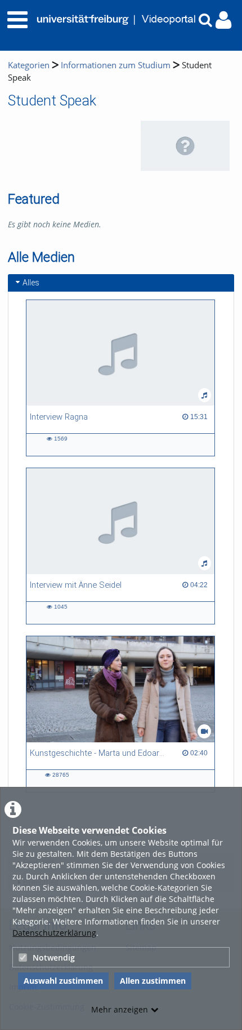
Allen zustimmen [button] (153, 980)
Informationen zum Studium (116, 65)
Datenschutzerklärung (54, 932)
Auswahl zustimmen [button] (63, 980)
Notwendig (54, 957)
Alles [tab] (31, 282)
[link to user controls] (223, 20)
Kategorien (29, 65)
